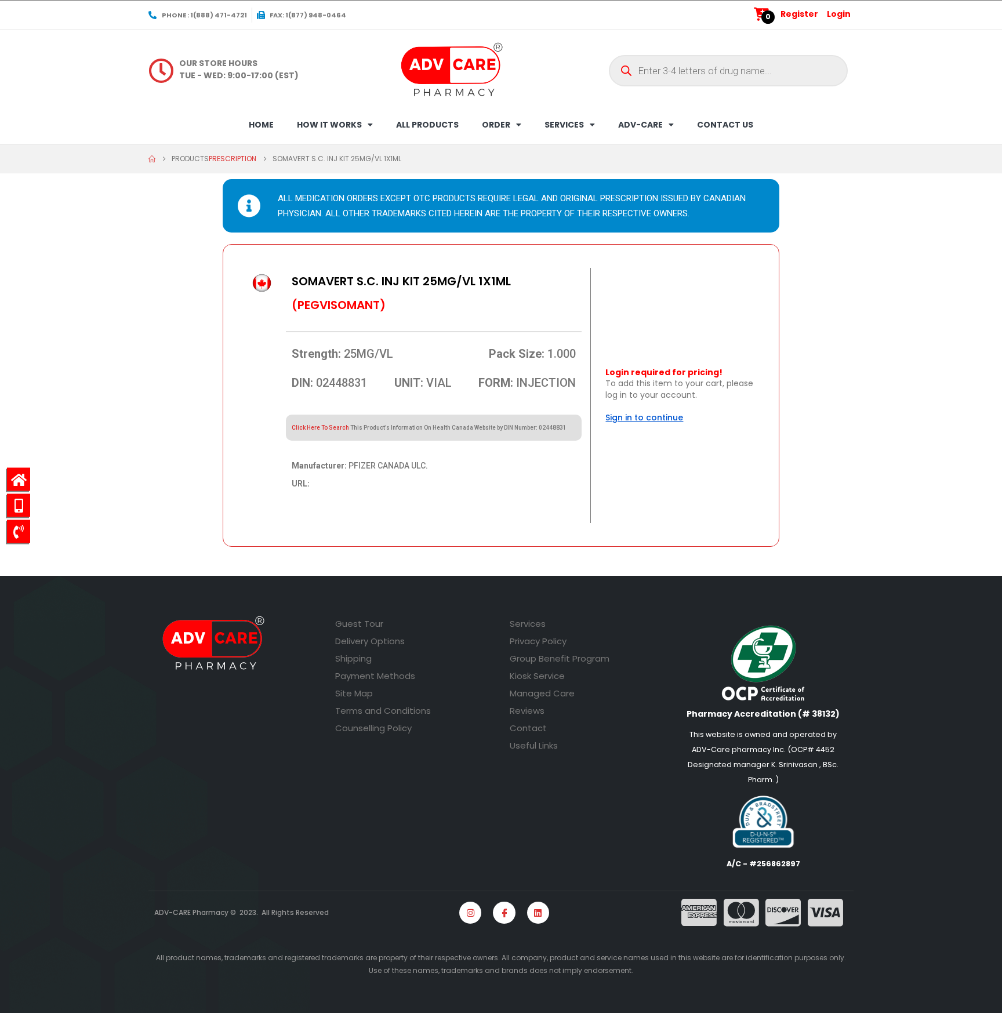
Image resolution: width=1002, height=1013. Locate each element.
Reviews (527, 711)
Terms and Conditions (383, 711)
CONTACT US (725, 124)
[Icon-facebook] (504, 913)
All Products (427, 124)
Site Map (354, 693)
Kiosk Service (537, 676)
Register (799, 14)
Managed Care (542, 693)
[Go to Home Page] (151, 158)
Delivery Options (370, 641)
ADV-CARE (640, 124)
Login (839, 14)
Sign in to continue (644, 417)
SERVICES (564, 124)
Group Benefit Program (559, 658)
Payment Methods (375, 676)
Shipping (353, 658)
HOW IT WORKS (329, 124)
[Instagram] (470, 913)
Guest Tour (359, 624)
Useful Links (534, 745)
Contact (528, 728)
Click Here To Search (320, 427)
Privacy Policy (538, 641)
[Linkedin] (538, 913)
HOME (261, 124)
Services (528, 624)
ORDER (496, 124)
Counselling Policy (373, 728)
